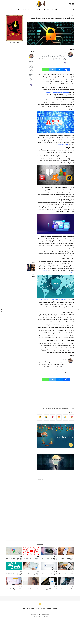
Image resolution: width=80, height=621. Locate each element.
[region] (55, 462)
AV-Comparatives (60, 144)
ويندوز (44, 408)
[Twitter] (52, 69)
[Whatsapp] (45, 69)
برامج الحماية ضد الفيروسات (65, 408)
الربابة (28, 608)
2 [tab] (17, 42)
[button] (55, 462)
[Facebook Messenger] (59, 69)
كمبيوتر (46, 408)
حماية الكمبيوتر (53, 408)
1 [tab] (18, 42)
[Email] (65, 62)
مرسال (36, 611)
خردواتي (72, 15)
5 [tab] (13, 42)
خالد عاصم (31, 59)
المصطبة (49, 608)
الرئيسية (55, 608)
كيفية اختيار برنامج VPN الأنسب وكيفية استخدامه (53, 299)
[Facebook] (66, 69)
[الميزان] (39, 4)
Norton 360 (45, 270)
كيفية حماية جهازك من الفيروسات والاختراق (57, 92)
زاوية (24, 608)
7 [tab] (10, 42)
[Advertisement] (55, 394)
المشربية (43, 608)
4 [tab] (14, 42)
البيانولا (37, 608)
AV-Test (66, 144)
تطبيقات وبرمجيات (58, 408)
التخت (32, 608)
